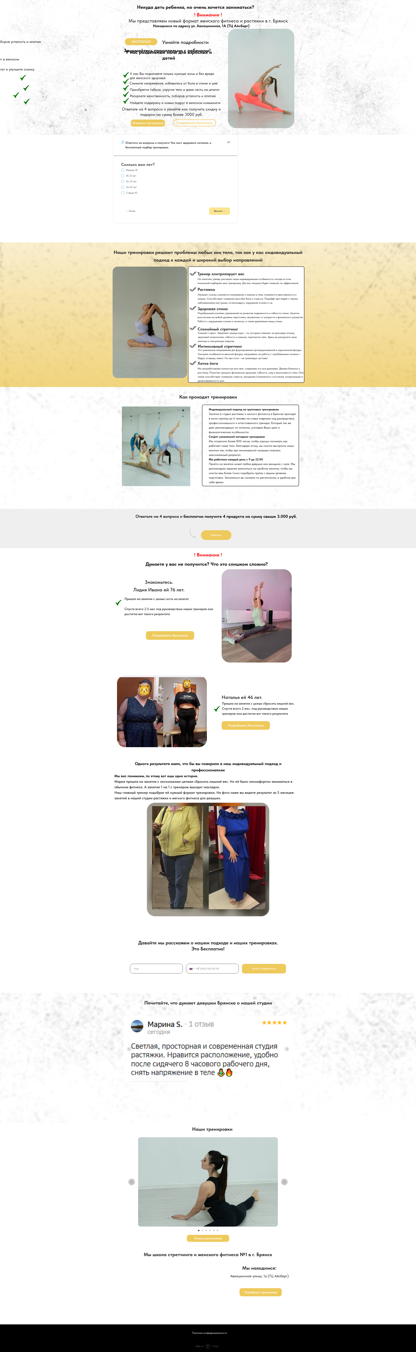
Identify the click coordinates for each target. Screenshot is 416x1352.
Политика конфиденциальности (209, 1332)
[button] (141, 41)
